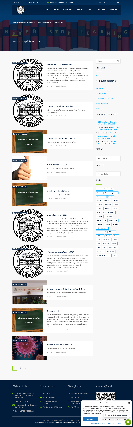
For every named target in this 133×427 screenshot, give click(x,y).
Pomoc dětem (113, 220)
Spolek (116, 235)
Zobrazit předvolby (122, 419)
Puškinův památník (102, 228)
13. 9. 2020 (49, 352)
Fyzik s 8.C (99, 109)
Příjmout (90, 419)
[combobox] (108, 158)
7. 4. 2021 (49, 198)
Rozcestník (80, 10)
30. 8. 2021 (49, 116)
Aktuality (55, 10)
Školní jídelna (100, 251)
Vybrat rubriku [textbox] (103, 174)
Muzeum (99, 216)
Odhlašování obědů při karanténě (59, 65)
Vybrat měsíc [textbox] (102, 158)
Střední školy (106, 239)
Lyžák (98, 212)
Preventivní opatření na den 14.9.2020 (61, 345)
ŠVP (114, 255)
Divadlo (110, 196)
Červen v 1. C (100, 89)
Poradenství (101, 10)
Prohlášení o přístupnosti (70, 422)
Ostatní (99, 220)
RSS (97, 76)
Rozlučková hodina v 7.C (104, 99)
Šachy (104, 247)
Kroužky (115, 208)
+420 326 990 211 (34, 2)
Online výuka (108, 216)
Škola (90, 10)
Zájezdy (114, 243)
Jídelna (116, 204)
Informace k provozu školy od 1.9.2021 (62, 138)
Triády (98, 243)
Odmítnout (106, 419)
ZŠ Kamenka (102, 122)
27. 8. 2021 (49, 145)
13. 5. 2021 (49, 172)
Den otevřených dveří (111, 193)
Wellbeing (106, 243)
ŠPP (109, 255)
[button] (129, 403)
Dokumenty (67, 10)
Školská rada (110, 251)
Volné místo (112, 133)
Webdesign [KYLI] (54, 422)
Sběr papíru (112, 232)
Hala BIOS (107, 200)
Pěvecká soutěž (101, 232)
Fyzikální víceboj (102, 104)
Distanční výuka (101, 196)
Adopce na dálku (101, 189)
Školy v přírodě (101, 255)
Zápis (98, 247)
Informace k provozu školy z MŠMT (60, 252)
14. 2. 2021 (49, 236)
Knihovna (107, 208)
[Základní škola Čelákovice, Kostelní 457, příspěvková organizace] (20, 10)
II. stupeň (99, 204)
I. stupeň (115, 200)
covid (110, 189)
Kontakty (113, 10)
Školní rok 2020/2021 (20, 160)
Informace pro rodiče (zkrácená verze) (61, 106)
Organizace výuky (53, 311)
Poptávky (99, 224)
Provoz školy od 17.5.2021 (57, 165)
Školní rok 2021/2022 (20, 62)
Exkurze (99, 200)
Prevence (107, 224)
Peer (105, 220)
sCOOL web (100, 235)
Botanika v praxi (101, 94)
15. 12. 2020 (50, 271)
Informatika (108, 204)
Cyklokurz (99, 193)
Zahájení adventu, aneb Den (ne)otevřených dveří (66, 289)
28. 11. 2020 (50, 296)
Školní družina (113, 247)
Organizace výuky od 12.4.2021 (59, 191)
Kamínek (99, 208)
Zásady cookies (95, 423)
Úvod (46, 10)
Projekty (115, 224)
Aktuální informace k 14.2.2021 (58, 215)
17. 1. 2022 (49, 86)
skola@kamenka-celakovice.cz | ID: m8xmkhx (62, 2)
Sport (98, 239)
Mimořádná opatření (109, 212)
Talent (115, 239)
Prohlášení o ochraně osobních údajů (110, 423)
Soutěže (108, 235)
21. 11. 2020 (50, 330)
